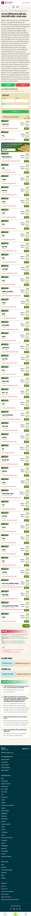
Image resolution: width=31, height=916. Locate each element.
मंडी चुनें (17, 98)
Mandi (6, 10)
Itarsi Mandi (4, 762)
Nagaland (4, 848)
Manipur (3, 821)
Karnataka (4, 792)
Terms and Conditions (7, 891)
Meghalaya (4, 813)
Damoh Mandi (5, 765)
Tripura (3, 843)
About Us (25, 749)
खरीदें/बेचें (26, 128)
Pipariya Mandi (5, 759)
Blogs (2, 875)
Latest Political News (6, 870)
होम (13, 7)
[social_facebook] (11, 909)
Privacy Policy (5, 894)
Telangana (4, 840)
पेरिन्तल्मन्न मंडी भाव (7, 663)
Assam (3, 835)
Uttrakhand (4, 819)
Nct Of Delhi (4, 789)
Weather (3, 878)
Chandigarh (4, 845)
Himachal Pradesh (6, 856)
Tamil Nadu (4, 832)
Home (2, 10)
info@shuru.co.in (10, 752)
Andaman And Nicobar (7, 805)
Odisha (3, 802)
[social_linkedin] (17, 909)
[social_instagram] (20, 909)
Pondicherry (4, 797)
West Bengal (4, 851)
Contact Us (4, 889)
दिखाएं (14, 111)
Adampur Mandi (5, 767)
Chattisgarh (4, 781)
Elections (3, 867)
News (2, 864)
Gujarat (3, 808)
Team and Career (6, 897)
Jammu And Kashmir (7, 837)
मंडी (17, 7)
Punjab (3, 827)
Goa (2, 794)
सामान (3, 104)
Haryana (3, 854)
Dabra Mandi (4, 770)
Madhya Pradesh (5, 784)
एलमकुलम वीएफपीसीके (7, 674)
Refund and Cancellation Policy (9, 899)
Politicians (4, 872)
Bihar (2, 778)
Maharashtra (4, 786)
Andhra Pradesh (5, 824)
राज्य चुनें (4, 98)
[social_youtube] (14, 909)
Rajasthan (4, 816)
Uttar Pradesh (5, 810)
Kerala (11, 10)
